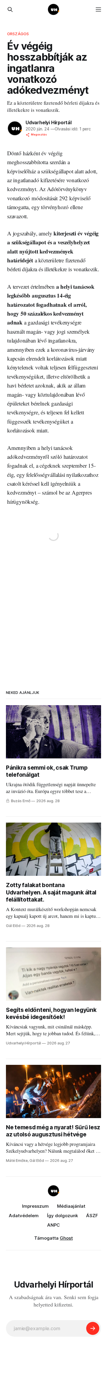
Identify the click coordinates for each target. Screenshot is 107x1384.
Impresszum (35, 1206)
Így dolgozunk (62, 1215)
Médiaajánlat (71, 1206)
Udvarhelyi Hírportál (49, 122)
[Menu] (98, 9)
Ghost (66, 1238)
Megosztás (39, 134)
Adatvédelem (24, 1215)
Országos (18, 33)
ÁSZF (92, 1215)
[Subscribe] (92, 1328)
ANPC (53, 1225)
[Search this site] (10, 9)
